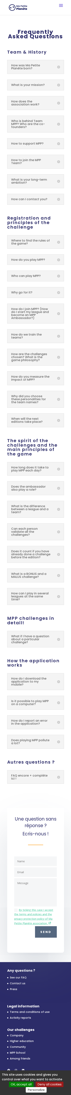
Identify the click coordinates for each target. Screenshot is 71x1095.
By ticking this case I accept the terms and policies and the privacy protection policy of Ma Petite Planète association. (33, 916)
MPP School (17, 1053)
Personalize (36, 1090)
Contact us (17, 983)
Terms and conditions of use (30, 1012)
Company (16, 1035)
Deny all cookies (49, 1084)
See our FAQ (18, 977)
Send (45, 932)
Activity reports (20, 1018)
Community (18, 1047)
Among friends (20, 1058)
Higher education (22, 1041)
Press (13, 989)
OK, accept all (21, 1084)
